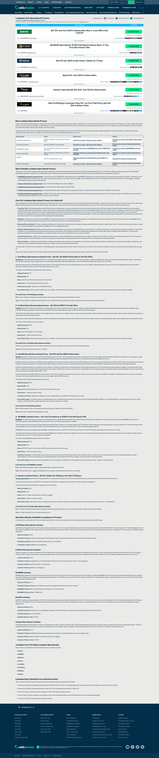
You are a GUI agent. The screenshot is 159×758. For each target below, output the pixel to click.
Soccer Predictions (72, 732)
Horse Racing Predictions (74, 737)
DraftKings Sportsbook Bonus (101, 729)
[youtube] (127, 747)
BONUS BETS (20, 2)
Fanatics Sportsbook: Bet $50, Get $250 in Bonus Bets (79, 90)
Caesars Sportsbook (22, 478)
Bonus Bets (18, 12)
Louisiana (82, 21)
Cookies (39, 755)
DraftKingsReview (33, 81)
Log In (131, 2)
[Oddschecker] (24, 747)
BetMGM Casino (123, 732)
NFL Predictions (71, 718)
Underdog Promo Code (99, 737)
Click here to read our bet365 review (124, 158)
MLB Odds (18, 723)
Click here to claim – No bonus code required (87, 140)
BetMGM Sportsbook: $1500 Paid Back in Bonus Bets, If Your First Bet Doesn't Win (79, 46)
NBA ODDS (89, 7)
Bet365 (18, 357)
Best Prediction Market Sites (75, 12)
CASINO (39, 2)
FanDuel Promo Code (98, 732)
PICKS (47, 2)
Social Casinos (122, 729)
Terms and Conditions (28, 755)
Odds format (115, 2)
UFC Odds (18, 734)
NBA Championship (46, 723)
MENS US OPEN (114, 7)
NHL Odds (18, 726)
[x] (142, 747)
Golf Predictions (71, 729)
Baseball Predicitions (73, 726)
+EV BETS (68, 2)
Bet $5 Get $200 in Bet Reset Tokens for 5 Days (79, 61)
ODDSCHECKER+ (57, 2)
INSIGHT (30, 2)
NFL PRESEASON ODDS (73, 7)
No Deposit (48, 12)
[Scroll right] (142, 7)
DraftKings (19, 259)
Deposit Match (59, 12)
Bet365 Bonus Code (98, 723)
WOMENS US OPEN (130, 7)
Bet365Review (33, 38)
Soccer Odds (18, 732)
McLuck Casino (122, 737)
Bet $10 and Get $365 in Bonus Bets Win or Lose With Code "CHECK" (79, 31)
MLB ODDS (57, 7)
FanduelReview (33, 67)
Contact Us (46, 755)
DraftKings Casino (123, 734)
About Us (17, 755)
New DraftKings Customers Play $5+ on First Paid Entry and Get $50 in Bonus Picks (79, 104)
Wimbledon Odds (46, 732)
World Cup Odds (45, 718)
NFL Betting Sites (124, 12)
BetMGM (18, 419)
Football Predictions (73, 721)
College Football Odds (21, 737)
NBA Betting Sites (138, 12)
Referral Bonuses (91, 12)
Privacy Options (56, 755)
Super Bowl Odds (46, 729)
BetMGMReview (31, 52)
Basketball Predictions (73, 723)
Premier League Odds (47, 726)
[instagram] (137, 747)
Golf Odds (18, 729)
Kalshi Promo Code (98, 721)
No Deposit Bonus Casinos (126, 721)
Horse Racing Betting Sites (108, 12)
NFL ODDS (101, 7)
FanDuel (18, 308)
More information (79, 40)
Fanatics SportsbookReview (36, 96)
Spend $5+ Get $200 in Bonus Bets (79, 75)
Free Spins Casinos (124, 723)
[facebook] (132, 747)
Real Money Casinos (124, 726)
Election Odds (45, 721)
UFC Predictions (71, 734)
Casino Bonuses (123, 718)
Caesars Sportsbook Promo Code (102, 734)
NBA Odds (18, 721)
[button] (139, 2)
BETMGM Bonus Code (99, 726)
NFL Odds (18, 718)
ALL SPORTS (45, 7)
